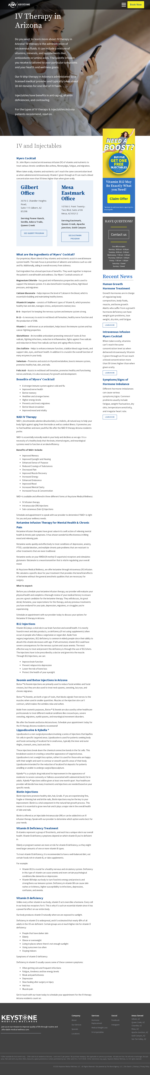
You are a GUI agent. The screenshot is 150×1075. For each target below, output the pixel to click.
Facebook (115, 1020)
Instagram (115, 1024)
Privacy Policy (144, 1066)
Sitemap (136, 1066)
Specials (75, 1029)
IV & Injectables (98, 1032)
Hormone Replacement (97, 1021)
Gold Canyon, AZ (138, 1035)
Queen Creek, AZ (138, 1022)
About (74, 1020)
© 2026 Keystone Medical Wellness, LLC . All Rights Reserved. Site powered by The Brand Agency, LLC (87, 1066)
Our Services (76, 1024)
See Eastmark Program (75, 237)
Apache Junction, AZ (140, 1032)
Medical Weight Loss (99, 1027)
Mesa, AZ (135, 1029)
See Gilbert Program (34, 233)
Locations (76, 1033)
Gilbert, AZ (136, 1019)
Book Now (136, 4)
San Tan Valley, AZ (139, 1039)
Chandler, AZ (137, 1025)
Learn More (110, 325)
